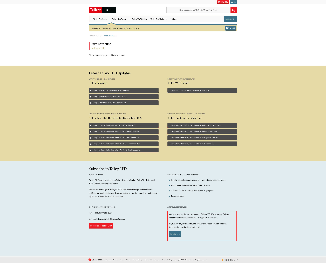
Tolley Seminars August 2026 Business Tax (109, 96)
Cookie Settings (167, 260)
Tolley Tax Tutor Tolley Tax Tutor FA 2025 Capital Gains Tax (194, 138)
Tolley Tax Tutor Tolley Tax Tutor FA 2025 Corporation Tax (115, 131)
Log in (233, 2)
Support (228, 19)
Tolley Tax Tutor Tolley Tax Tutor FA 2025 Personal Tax (192, 144)
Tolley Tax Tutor (119, 19)
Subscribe (223, 2)
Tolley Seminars (100, 19)
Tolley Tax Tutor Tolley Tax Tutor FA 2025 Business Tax (114, 125)
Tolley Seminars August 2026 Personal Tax (109, 103)
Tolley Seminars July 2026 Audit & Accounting (110, 90)
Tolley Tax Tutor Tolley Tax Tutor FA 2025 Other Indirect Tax (116, 150)
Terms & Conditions (152, 260)
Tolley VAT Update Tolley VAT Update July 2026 (190, 90)
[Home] (102, 10)
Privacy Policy (125, 260)
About (174, 19)
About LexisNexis (111, 260)
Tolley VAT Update (139, 19)
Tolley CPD (93, 35)
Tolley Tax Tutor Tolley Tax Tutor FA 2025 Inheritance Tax (194, 131)
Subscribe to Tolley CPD (101, 225)
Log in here (175, 234)
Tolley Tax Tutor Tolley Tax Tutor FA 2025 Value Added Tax (115, 138)
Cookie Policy (137, 260)
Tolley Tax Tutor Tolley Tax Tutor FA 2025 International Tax (116, 144)
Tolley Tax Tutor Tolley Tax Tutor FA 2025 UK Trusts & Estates (196, 125)
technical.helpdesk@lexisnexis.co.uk (109, 219)
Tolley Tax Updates (158, 19)
